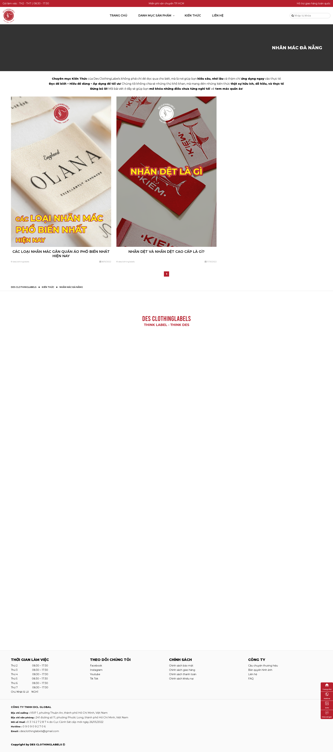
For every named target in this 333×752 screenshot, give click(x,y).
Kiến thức (193, 15)
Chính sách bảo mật (181, 665)
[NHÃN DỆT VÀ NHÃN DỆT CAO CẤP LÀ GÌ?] (166, 171)
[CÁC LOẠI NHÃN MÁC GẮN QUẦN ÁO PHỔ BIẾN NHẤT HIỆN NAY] (61, 171)
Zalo (327, 708)
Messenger (327, 717)
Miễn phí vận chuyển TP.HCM (166, 3)
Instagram (96, 669)
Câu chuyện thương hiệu (263, 665)
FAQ (251, 678)
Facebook (96, 665)
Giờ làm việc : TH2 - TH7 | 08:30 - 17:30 (26, 3)
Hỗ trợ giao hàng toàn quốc (313, 3)
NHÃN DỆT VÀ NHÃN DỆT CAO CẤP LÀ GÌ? (166, 252)
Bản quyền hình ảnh (260, 669)
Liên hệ (252, 674)
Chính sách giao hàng (182, 669)
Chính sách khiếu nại (181, 678)
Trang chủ (118, 15)
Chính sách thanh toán (182, 674)
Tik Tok (94, 678)
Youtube (95, 674)
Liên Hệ (218, 15)
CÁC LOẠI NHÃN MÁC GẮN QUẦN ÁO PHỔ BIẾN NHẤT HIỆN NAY (61, 254)
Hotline (327, 698)
